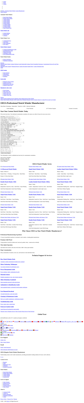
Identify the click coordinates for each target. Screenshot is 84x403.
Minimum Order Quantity (6, 66)
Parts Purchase (31, 311)
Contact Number (4, 119)
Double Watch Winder (7, 18)
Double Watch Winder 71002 (8, 181)
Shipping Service (10, 98)
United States (5, 325)
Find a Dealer (31, 98)
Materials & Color (7, 364)
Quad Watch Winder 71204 (64, 207)
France (19, 330)
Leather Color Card (7, 95)
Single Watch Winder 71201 (8, 207)
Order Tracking (4, 98)
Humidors (5, 76)
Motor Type (3, 129)
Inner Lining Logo (4, 144)
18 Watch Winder (6, 25)
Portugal (36, 330)
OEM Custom (4, 70)
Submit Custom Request (5, 153)
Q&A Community (7, 43)
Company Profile (6, 392)
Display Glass (3, 133)
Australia (4, 327)
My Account (48, 99)
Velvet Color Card (7, 94)
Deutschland (13, 330)
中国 (3, 321)
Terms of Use (10, 399)
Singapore (16, 321)
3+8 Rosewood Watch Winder (9, 169)
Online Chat (3, 340)
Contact (4, 4)
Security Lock (3, 131)
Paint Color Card (6, 91)
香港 (44, 321)
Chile (13, 332)
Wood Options (6, 90)
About (4, 2)
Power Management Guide (8, 54)
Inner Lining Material (5, 141)
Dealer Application (7, 59)
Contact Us (5, 393)
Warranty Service (18, 98)
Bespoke (2, 62)
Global (4, 1)
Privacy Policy (4, 399)
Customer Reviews (7, 40)
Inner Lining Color (4, 143)
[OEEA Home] (12, 10)
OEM (2, 67)
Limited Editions (6, 33)
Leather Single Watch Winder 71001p (67, 169)
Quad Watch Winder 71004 (64, 181)
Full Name (3, 116)
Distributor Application (8, 60)
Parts (21, 99)
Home (2, 99)
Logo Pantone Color (5, 139)
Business (28, 99)
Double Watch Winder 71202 (36, 207)
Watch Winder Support (6, 46)
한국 (11, 321)
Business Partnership (7, 367)
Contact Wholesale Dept (39, 66)
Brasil (3, 332)
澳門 (48, 321)
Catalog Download (23, 66)
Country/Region (4, 120)
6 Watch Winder (6, 22)
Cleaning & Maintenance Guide (9, 49)
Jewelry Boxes (6, 75)
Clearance (5, 35)
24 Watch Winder (6, 26)
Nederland (30, 330)
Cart (52, 99)
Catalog (18, 99)
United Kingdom (5, 330)
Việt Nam (35, 321)
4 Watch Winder (6, 20)
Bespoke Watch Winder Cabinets (7, 64)
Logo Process (4, 135)
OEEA (8, 401)
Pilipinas (63, 321)
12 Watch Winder (6, 24)
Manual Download (7, 51)
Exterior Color (3, 126)
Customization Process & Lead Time (50, 64)
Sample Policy (30, 66)
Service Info (3, 79)
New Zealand (10, 327)
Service (2, 97)
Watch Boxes (6, 74)
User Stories (5, 42)
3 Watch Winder (6, 19)
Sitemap (15, 399)
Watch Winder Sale (5, 30)
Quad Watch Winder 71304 (64, 220)
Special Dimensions (5, 145)
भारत (52, 321)
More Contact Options (5, 342)
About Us (40, 99)
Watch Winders (4, 12)
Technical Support (7, 385)
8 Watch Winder (6, 23)
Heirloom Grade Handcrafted (20, 64)
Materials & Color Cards (6, 87)
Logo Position (3, 138)
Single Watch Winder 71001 (36, 169)
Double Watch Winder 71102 (36, 194)
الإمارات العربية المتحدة (72, 321)
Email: (6, 347)
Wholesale (3, 65)
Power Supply (3, 130)
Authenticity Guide (7, 53)
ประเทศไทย (28, 321)
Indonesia (57, 321)
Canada (11, 325)
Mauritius (11, 334)
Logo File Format (4, 136)
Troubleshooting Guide (8, 50)
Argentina (8, 332)
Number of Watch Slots (6, 123)
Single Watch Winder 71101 (8, 194)
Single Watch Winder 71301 (8, 220)
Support (35, 99)
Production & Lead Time (8, 84)
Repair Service (25, 98)
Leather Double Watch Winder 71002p (39, 181)
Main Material (3, 124)
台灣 (40, 321)
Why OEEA (5, 44)
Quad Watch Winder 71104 (64, 194)
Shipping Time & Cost (7, 85)
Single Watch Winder (7, 17)
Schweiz (25, 330)
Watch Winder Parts (7, 28)
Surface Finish (3, 125)
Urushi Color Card (7, 92)
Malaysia (22, 321)
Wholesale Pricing (15, 66)
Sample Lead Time (7, 82)
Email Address (4, 117)
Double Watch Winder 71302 (36, 220)
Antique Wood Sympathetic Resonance (35, 64)
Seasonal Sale (6, 34)
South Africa (4, 334)
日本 (7, 321)
